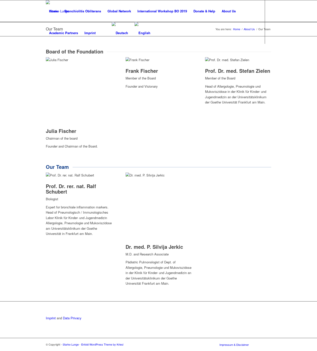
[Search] (103, 33)
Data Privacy (72, 318)
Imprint (51, 318)
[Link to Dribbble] (54, 54)
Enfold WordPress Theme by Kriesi (102, 344)
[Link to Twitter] (47, 54)
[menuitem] (53, 11)
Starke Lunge (71, 344)
